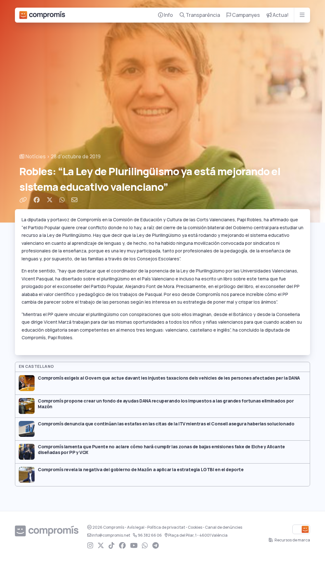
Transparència (202, 15)
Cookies (195, 527)
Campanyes (245, 15)
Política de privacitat (166, 527)
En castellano (36, 366)
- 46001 (198, 535)
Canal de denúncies (223, 527)
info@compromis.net (111, 535)
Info (168, 15)
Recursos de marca (292, 540)
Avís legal (135, 527)
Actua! (280, 15)
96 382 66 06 (150, 535)
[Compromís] (42, 15)
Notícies (35, 156)
